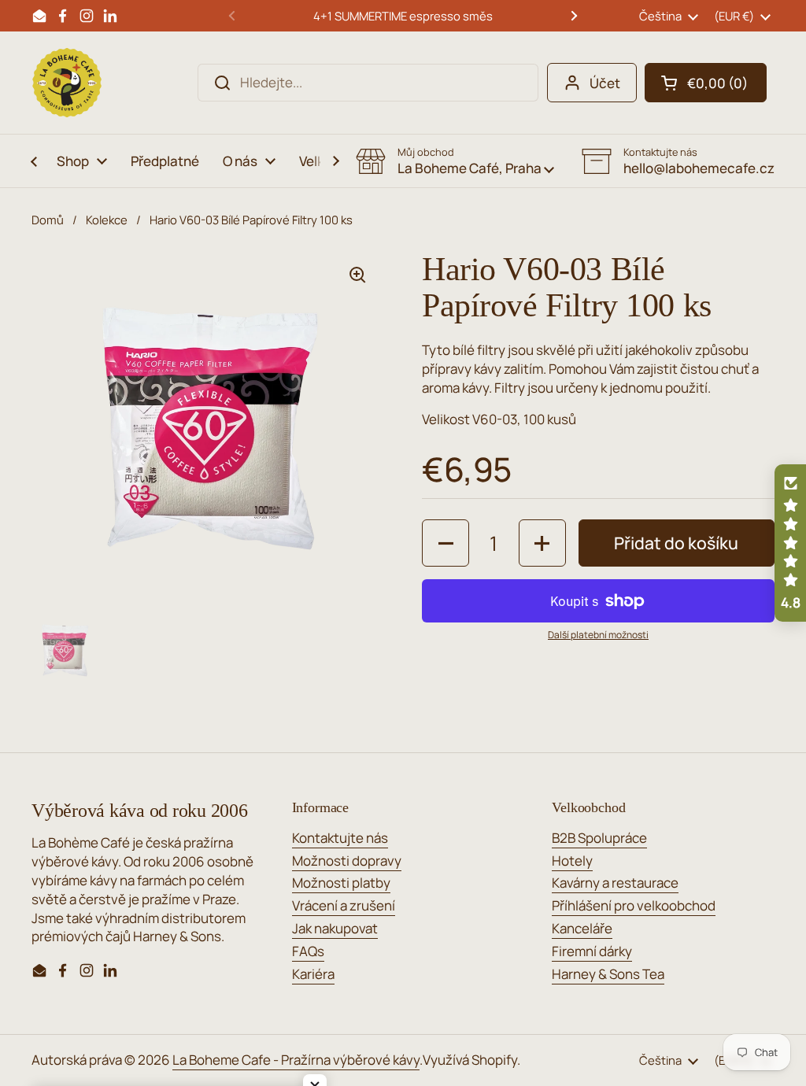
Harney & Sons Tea (608, 974)
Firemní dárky (592, 951)
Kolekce (107, 219)
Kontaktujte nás (340, 838)
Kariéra (313, 974)
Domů (47, 219)
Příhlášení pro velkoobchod (633, 905)
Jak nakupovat (335, 928)
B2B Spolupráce (599, 838)
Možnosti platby (341, 883)
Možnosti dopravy (346, 860)
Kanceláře (582, 928)
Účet (605, 83)
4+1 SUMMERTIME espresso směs (403, 15)
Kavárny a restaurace (615, 883)
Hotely (572, 860)
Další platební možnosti (598, 635)
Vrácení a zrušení (343, 905)
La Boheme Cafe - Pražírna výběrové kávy (296, 1060)
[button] (706, 82)
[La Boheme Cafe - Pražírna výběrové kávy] (66, 82)
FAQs (308, 951)
